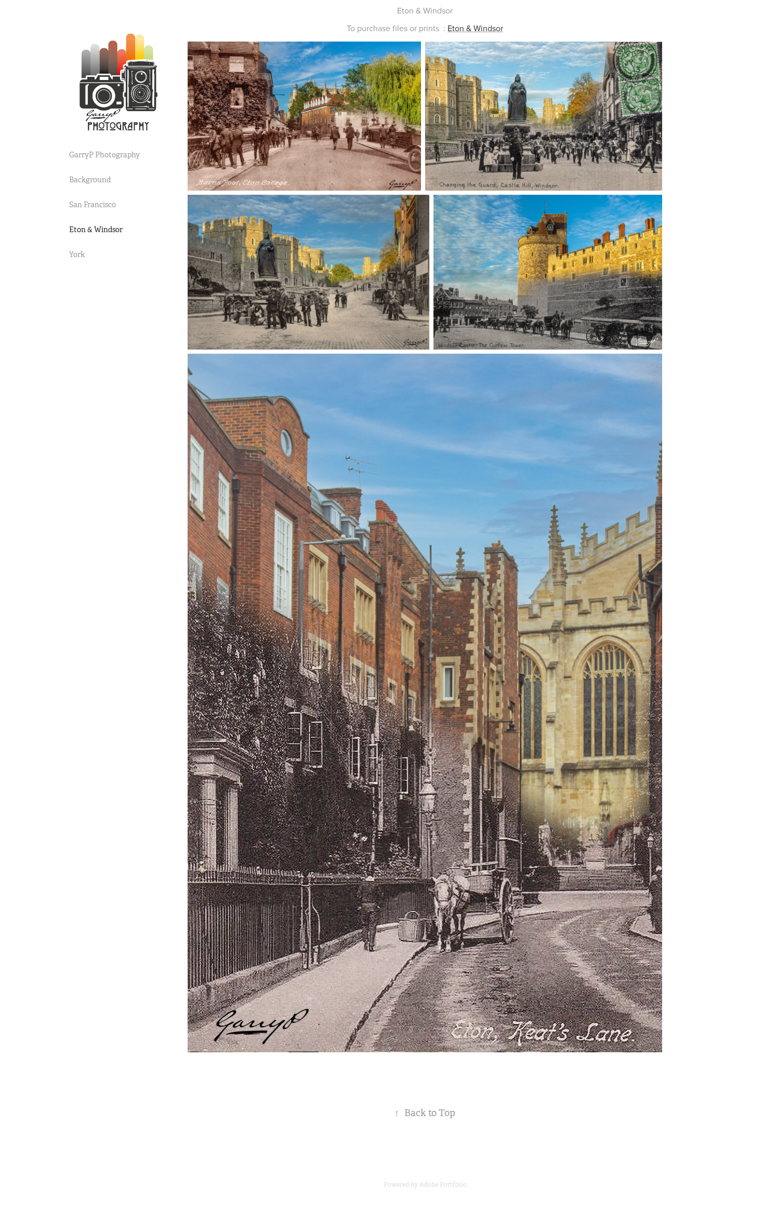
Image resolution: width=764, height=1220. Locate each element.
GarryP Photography (104, 154)
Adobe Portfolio (443, 1185)
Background (90, 179)
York (77, 254)
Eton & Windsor (96, 229)
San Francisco (92, 204)
